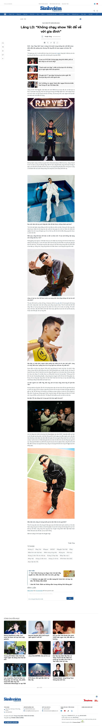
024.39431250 (8, 712)
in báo (54, 42)
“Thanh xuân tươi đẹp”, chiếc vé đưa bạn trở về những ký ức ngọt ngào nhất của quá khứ (55, 68)
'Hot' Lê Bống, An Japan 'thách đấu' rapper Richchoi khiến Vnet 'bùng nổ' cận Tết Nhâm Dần (56, 84)
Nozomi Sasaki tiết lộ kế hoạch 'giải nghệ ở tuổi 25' (38, 636)
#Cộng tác (62, 552)
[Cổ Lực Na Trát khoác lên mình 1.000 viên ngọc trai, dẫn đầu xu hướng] (64, 627)
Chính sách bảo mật (87, 707)
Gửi (70, 598)
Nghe (2, 43)
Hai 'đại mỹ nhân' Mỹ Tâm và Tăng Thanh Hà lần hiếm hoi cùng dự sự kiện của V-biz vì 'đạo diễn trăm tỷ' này (62, 658)
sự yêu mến (59, 303)
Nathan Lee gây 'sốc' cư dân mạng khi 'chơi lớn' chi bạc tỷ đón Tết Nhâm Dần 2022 (51, 580)
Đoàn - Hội (11, 14)
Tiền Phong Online (43, 4)
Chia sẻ (2, 47)
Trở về (2, 58)
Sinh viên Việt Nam (12, 700)
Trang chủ (5, 14)
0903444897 (47, 709)
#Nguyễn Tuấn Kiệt (62, 549)
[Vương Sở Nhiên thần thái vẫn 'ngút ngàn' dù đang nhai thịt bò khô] (15, 647)
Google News (80, 19)
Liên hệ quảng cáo (29, 707)
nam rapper (57, 53)
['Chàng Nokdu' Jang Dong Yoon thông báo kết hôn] (64, 670)
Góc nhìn (32, 14)
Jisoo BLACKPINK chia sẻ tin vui (39, 656)
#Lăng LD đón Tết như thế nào (36, 555)
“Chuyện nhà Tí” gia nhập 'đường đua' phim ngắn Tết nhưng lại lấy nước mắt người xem (55, 76)
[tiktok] (68, 711)
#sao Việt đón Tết (33, 562)
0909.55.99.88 (28, 709)
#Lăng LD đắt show (41, 558)
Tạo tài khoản (39, 590)
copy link (51, 42)
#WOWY (52, 549)
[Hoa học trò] (96, 700)
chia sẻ (44, 42)
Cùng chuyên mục (11, 618)
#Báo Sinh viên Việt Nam (35, 552)
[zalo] (73, 711)
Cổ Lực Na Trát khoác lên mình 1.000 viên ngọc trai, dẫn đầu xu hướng (63, 637)
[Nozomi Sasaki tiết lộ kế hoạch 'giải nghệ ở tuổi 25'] (39, 627)
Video (68, 14)
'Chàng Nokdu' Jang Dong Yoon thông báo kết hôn (63, 679)
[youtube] (97, 4)
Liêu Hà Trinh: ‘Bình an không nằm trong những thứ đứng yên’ (51, 584)
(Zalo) (33, 709)
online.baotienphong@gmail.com (51, 710)
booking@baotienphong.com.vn (32, 710)
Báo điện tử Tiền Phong (51, 9)
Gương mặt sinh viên (51, 14)
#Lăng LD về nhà (53, 558)
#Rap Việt (31, 558)
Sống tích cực (75, 14)
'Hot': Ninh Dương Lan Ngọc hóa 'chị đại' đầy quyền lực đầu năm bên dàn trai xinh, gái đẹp (45, 574)
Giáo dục (25, 14)
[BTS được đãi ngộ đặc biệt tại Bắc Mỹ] (39, 670)
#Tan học (69, 552)
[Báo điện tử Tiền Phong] (88, 700)
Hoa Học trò (65, 4)
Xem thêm (97, 14)
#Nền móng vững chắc (50, 552)
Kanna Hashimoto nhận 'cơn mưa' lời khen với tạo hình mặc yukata (14, 637)
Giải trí (42, 14)
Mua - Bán (83, 14)
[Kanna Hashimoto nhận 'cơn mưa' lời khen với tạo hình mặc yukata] (15, 627)
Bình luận (2, 54)
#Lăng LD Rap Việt (52, 555)
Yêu (38, 14)
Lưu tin (2, 50)
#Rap (71, 549)
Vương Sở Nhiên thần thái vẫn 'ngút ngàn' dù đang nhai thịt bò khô (14, 657)
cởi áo (71, 441)
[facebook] (95, 4)
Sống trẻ (19, 14)
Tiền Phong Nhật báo (54, 4)
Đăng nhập (30, 590)
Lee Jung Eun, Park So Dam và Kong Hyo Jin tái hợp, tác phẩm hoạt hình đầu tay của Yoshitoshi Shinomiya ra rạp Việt (15, 680)
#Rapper (45, 549)
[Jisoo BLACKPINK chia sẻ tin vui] (39, 647)
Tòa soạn (6, 707)
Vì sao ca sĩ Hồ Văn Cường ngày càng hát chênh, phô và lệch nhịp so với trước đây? (56, 60)
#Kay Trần (38, 549)
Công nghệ (61, 14)
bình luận (57, 42)
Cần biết (90, 14)
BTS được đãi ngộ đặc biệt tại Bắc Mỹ (38, 679)
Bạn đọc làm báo (12, 722)
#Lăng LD (30, 549)
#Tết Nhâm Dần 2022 (66, 558)
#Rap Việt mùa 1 (64, 555)
